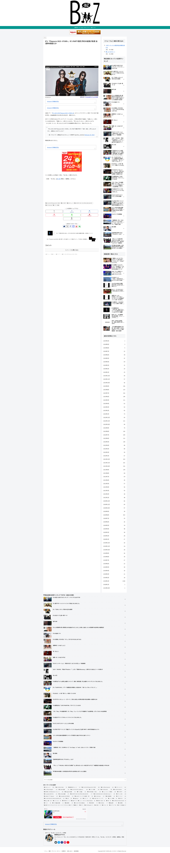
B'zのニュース (70, 203)
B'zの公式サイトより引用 (91, 97)
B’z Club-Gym (49, 205)
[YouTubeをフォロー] (76, 226)
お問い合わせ (69, 851)
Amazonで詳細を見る (53, 101)
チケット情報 (56, 205)
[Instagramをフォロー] (73, 226)
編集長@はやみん (59, 835)
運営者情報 (76, 851)
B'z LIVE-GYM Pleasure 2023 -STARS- (53, 203)
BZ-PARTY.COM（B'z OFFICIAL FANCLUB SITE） (84, 203)
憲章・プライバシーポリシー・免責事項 (57, 851)
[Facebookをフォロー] (70, 226)
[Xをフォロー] (67, 226)
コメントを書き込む (72, 250)
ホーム (46, 851)
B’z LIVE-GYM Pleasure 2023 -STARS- (62, 113)
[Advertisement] (71, 55)
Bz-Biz (59, 179)
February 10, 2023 (89, 135)
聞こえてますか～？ (110, 52)
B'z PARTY (64, 203)
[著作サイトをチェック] (64, 226)
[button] (71, 218)
